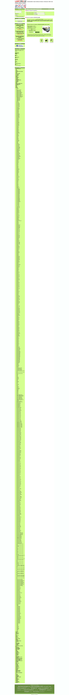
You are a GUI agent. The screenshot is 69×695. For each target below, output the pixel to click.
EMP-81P (17, 319)
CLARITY (17, 80)
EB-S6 (17, 163)
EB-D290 (17, 149)
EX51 (17, 380)
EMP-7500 (17, 295)
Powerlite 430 (18, 441)
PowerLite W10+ (18, 596)
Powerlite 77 (18, 487)
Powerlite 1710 (18, 414)
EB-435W (17, 120)
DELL (16, 82)
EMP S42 (17, 224)
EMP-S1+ (17, 337)
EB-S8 (17, 166)
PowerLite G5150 (18, 541)
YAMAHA (17, 681)
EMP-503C (17, 246)
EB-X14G (17, 179)
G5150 (17, 387)
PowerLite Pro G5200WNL (20, 582)
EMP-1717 (17, 234)
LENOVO (17, 641)
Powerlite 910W (18, 526)
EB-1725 (17, 102)
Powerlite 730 (18, 467)
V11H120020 (18, 610)
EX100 (17, 374)
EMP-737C (17, 288)
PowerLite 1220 (18, 408)
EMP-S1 (17, 336)
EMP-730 (17, 281)
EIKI (16, 85)
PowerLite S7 (18, 593)
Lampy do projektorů (35, 693)
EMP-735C (17, 286)
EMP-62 (17, 268)
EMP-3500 (17, 240)
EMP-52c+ (17, 249)
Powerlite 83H (18, 521)
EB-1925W (17, 114)
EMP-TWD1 (18, 360)
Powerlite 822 (18, 509)
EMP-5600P (18, 259)
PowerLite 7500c (18, 479)
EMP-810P (17, 317)
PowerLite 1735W (18, 421)
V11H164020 (18, 615)
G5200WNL (18, 388)
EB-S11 (17, 161)
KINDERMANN (18, 638)
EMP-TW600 (18, 357)
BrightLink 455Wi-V (19, 95)
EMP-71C (17, 277)
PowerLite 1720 (18, 419)
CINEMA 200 (18, 97)
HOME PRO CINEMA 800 (19, 399)
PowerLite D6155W (19, 536)
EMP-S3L (17, 340)
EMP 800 (17, 216)
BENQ (17, 76)
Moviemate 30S (18, 403)
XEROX (17, 680)
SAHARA (17, 665)
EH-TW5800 (18, 199)
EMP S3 (17, 222)
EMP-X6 (17, 366)
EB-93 (17, 142)
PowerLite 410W (18, 438)
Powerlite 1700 (18, 411)
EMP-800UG (18, 315)
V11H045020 (18, 606)
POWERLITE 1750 (19, 422)
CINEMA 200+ (18, 98)
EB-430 (17, 119)
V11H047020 (18, 607)
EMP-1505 (17, 228)
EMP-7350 (17, 285)
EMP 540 (17, 210)
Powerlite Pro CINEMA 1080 (20, 565)
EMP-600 (17, 260)
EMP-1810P (18, 235)
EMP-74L (17, 293)
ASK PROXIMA (18, 73)
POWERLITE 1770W (19, 425)
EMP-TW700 (18, 359)
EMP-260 (17, 238)
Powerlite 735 (18, 471)
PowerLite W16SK (18, 597)
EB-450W (17, 122)
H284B (17, 390)
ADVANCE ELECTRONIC (19, 71)
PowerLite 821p (18, 508)
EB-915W (17, 140)
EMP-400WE (18, 242)
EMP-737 (17, 287)
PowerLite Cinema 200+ (19, 533)
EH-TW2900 (18, 189)
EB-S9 (17, 167)
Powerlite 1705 (18, 413)
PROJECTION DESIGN (19, 658)
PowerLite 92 (18, 527)
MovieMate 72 (18, 406)
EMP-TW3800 (18, 353)
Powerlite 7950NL (18, 498)
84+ (17, 89)
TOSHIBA (17, 676)
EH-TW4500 (18, 196)
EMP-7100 (17, 274)
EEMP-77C (18, 187)
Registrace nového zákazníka (20, 16)
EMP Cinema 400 (18, 220)
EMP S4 (17, 223)
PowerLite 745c (18, 478)
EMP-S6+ (17, 345)
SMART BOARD (18, 670)
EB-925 (17, 141)
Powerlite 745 (18, 477)
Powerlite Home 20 (19, 543)
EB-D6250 (17, 150)
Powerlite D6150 (18, 535)
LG (16, 642)
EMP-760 (17, 300)
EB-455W (17, 124)
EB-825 (17, 130)
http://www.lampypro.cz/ (24, 686)
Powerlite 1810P (18, 428)
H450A (17, 393)
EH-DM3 (17, 188)
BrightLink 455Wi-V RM (19, 96)
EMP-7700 (17, 305)
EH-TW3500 (18, 191)
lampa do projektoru (29, 689)
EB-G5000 (17, 152)
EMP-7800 (17, 307)
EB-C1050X (18, 144)
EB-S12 (17, 162)
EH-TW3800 (18, 193)
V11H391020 (18, 622)
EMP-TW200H (18, 352)
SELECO (17, 668)
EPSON (17, 87)
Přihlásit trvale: (17, 13)
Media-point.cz (33, 694)
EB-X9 (17, 185)
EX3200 (17, 377)
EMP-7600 (17, 301)
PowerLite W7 (18, 599)
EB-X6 (17, 181)
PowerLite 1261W (18, 410)
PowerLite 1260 (18, 409)
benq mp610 (46, 686)
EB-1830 (17, 107)
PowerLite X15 (18, 603)
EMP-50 (17, 244)
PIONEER (17, 654)
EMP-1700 (17, 229)
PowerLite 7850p (18, 493)
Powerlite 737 (18, 473)
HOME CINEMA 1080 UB (19, 395)
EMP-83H (17, 330)
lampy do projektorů (43, 688)
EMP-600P (17, 261)
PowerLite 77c (18, 489)
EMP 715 (17, 214)
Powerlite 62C (18, 460)
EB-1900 (17, 111)
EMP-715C (17, 276)
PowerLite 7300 (18, 468)
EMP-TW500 (18, 354)
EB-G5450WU (18, 158)
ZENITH (17, 682)
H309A (17, 391)
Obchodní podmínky (30, 1)
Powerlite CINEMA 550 (19, 534)
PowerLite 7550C (18, 481)
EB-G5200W (18, 155)
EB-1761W (17, 105)
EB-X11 (17, 177)
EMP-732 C (18, 284)
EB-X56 (17, 180)
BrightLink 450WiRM (19, 92)
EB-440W (17, 121)
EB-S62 (17, 164)
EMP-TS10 (17, 346)
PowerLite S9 (18, 595)
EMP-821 (17, 322)
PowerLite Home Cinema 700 (20, 555)
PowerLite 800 (18, 499)
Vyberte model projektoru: (30, 14)
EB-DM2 (17, 151)
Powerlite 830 (18, 517)
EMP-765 (17, 303)
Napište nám (38, 1)
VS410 (17, 630)
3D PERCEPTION (18, 68)
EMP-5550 (17, 257)
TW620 (17, 605)
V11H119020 (18, 609)
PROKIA (17, 661)
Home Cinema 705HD (19, 398)
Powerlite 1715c (18, 416)
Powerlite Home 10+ (19, 542)
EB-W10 (17, 171)
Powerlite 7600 (18, 483)
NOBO (17, 650)
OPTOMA (17, 651)
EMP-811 (17, 318)
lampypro (26, 691)
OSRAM (17, 652)
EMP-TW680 (18, 358)
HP (16, 634)
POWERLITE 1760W (19, 423)
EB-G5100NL (18, 153)
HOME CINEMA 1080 (19, 394)
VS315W (17, 626)
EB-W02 (17, 170)
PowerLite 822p (18, 511)
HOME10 (17, 400)
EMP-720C (17, 279)
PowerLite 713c (18, 463)
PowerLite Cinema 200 (19, 532)
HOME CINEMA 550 (19, 397)
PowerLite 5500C (18, 450)
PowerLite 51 (18, 445)
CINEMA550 (18, 100)
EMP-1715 (17, 233)
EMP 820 (17, 219)
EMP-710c (17, 275)
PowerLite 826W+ (18, 514)
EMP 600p (17, 212)
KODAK (17, 640)
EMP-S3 (17, 339)
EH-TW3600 (18, 192)
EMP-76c (17, 304)
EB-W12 (17, 172)
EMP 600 (17, 211)
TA (16, 673)
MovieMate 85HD (18, 407)
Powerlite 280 (18, 435)
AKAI (16, 72)
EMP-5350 (17, 252)
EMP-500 (17, 245)
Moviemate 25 (18, 402)
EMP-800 (17, 313)
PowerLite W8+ (18, 600)
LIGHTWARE (17, 643)
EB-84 (17, 133)
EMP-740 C (18, 291)
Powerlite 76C (18, 486)
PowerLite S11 (18, 588)
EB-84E (17, 134)
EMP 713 (17, 213)
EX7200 (17, 384)
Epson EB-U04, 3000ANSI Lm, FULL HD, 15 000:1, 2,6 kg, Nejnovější (20, 37)
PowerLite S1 (18, 586)
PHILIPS (17, 653)
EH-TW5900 (18, 200)
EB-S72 (17, 165)
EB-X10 (17, 176)
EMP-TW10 (18, 347)
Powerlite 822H (18, 510)
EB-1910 (17, 112)
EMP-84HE (18, 332)
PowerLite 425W (18, 440)
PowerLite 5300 (18, 447)
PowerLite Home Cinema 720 (20, 558)
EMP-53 (17, 250)
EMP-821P (17, 323)
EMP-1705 (17, 230)
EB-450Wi (17, 123)
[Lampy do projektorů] (20, 3)
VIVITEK (17, 679)
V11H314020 (18, 620)
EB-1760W (17, 104)
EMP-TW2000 (18, 351)
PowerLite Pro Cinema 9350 (20, 575)
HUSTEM (17, 635)
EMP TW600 (18, 227)
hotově (16, 61)
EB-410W (17, 116)
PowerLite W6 (18, 598)
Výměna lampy (46, 1)
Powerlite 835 (18, 519)
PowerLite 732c (18, 470)
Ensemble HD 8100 (19, 369)
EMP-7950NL (18, 312)
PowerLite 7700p (18, 488)
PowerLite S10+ (18, 587)
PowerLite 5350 (18, 448)
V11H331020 (18, 621)
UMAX (17, 677)
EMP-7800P (18, 308)
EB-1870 (17, 110)
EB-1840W (17, 108)
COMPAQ (17, 81)
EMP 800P (17, 217)
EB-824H (17, 129)
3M (16, 69)
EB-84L (17, 136)
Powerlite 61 (18, 456)
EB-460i (17, 127)
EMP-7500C (18, 296)
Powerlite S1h (18, 589)
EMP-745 (17, 292)
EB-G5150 (17, 154)
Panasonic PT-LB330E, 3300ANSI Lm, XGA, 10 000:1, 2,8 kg (20, 26)
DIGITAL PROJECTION (19, 83)
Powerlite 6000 (18, 454)
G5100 (17, 386)
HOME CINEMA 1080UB (19, 396)
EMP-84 (17, 331)
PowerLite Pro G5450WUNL (20, 584)
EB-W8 (17, 174)
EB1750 (17, 186)
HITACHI (17, 633)
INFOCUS (17, 637)
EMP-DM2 (17, 335)
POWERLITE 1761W (19, 424)
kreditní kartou (17, 52)
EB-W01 (17, 169)
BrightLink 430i (18, 90)
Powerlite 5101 (18, 446)
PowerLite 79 (18, 495)
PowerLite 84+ (18, 523)
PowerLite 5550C (18, 451)
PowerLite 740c (18, 476)
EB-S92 (17, 168)
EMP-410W (18, 243)
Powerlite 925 (18, 528)
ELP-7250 (17, 205)
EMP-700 (17, 271)
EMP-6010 (17, 262)
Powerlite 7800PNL (19, 492)
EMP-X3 (17, 363)
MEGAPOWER (18, 648)
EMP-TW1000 (18, 348)
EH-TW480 (17, 197)
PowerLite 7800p (18, 491)
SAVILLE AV (17, 667)
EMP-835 (17, 328)
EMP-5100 (17, 247)
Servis (52, 1)
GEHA (17, 632)
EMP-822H (17, 324)
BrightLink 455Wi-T (19, 94)
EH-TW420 (17, 194)
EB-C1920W (18, 147)
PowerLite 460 (18, 443)
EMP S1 (17, 221)
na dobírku (16, 59)
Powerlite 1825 (18, 430)
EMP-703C (17, 272)
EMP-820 (17, 321)
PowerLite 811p (18, 504)
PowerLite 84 (18, 522)
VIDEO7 (17, 678)
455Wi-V (17, 88)
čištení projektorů (21, 688)
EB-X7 (17, 182)
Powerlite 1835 (18, 432)
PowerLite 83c (18, 520)
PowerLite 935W (18, 530)
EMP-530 (17, 251)
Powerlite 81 (18, 501)
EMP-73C (17, 289)
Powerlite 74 (18, 475)
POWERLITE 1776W (19, 427)
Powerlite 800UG (18, 500)
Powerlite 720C (18, 466)
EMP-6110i (17, 266)
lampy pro (28, 688)
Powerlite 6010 (18, 455)
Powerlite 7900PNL (19, 497)
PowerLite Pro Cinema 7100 (20, 568)
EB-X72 (17, 183)
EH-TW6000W (18, 201)
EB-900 (17, 138)
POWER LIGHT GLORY (19, 657)
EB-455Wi (17, 125)
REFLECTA (17, 663)
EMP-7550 (17, 298)
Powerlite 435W (18, 442)
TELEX (17, 674)
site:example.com (37, 686)
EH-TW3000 (18, 190)
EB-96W (17, 143)
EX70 (17, 382)
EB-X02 (17, 175)
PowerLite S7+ (18, 594)
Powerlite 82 (18, 505)
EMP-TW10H (18, 349)
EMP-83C (17, 329)
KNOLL (17, 639)
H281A (17, 389)
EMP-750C (17, 297)
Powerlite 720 (18, 464)
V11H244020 (18, 617)
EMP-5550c (18, 258)
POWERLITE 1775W (19, 426)
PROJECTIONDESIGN (19, 659)
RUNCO (17, 664)
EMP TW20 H (18, 226)
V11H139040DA (18, 613)
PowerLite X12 (18, 602)
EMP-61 (17, 263)
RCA (16, 662)
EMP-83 (17, 326)
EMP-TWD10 (18, 361)
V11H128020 (18, 611)
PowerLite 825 (18, 512)
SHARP (17, 669)
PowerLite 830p (18, 518)
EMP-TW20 (18, 350)
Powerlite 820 (18, 506)
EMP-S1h (17, 338)
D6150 (17, 101)
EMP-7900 (17, 310)
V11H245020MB (18, 618)
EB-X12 (17, 178)
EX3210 (17, 378)
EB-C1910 (17, 145)
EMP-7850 (17, 309)
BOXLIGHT (17, 77)
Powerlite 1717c (18, 418)
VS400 (17, 629)
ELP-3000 (17, 202)
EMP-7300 (17, 282)
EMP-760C (17, 302)
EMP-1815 (17, 236)
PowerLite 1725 (18, 420)
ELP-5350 (17, 204)
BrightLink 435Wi (18, 91)
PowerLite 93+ (18, 529)
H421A (17, 392)
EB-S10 (17, 160)
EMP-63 (17, 270)
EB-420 (17, 118)
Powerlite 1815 (18, 429)
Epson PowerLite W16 (19, 373)
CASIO (17, 78)
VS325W (17, 628)
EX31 (17, 376)
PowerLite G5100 (18, 540)
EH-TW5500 (18, 198)
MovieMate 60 (18, 405)
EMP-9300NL (18, 333)
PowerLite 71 (18, 462)
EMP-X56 (17, 365)
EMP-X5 (17, 364)
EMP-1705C (18, 231)
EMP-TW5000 (18, 355)
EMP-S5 (17, 342)
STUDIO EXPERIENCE (19, 672)
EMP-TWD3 (18, 362)
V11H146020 (18, 614)
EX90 (17, 385)
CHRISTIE (17, 79)
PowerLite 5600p (18, 452)
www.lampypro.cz (42, 691)
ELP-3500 (17, 203)
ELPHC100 (18, 206)
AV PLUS (17, 74)
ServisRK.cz (36, 694)
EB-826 (17, 131)
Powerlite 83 (18, 515)
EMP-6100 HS (18, 264)
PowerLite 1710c (18, 415)
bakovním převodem (18, 63)
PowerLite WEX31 (18, 601)
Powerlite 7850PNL (19, 494)
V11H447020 (18, 623)
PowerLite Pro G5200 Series (20, 580)
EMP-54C (17, 254)
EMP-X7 (17, 367)
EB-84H (17, 135)
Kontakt (34, 1)
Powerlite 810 (18, 502)
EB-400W (17, 115)
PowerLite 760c (18, 484)
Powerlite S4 (18, 590)
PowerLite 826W (18, 513)
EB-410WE (17, 117)
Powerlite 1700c (18, 412)
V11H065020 (18, 608)
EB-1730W (17, 103)
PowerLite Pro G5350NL (19, 583)
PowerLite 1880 (18, 433)
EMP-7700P (18, 306)
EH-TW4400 (18, 195)
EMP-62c (17, 269)
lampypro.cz (49, 689)
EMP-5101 (17, 248)
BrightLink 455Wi (18, 93)
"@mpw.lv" (34, 688)
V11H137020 (18, 612)
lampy (50, 686)
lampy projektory (36, 691)
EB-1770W (17, 106)
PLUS (16, 655)
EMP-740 (17, 290)
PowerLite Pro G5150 (19, 579)
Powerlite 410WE (18, 439)
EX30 (17, 375)
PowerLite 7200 (18, 465)
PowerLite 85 (18, 524)
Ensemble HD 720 (19, 368)
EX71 (17, 383)
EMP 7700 (17, 215)
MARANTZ (17, 647)
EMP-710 (17, 273)
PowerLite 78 (18, 490)
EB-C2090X (18, 148)
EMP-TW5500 (18, 356)
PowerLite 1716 (18, 417)
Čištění (50, 1)
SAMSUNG (17, 666)
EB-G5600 (17, 159)
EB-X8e (17, 184)
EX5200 (17, 381)
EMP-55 (17, 255)
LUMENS (17, 644)
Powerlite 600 (18, 453)
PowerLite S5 (18, 591)
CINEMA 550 (18, 99)
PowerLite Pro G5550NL (19, 585)
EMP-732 (17, 283)
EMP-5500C (18, 256)
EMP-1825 (17, 237)
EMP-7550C (18, 299)
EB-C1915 (17, 146)
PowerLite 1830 (18, 431)
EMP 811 (17, 218)
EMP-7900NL (18, 311)
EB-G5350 (17, 157)
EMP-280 (17, 239)
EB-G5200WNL (18, 156)
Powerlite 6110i (18, 458)
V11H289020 (18, 619)
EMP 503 (17, 208)
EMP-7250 (17, 280)
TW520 (17, 604)
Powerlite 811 (18, 503)
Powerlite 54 (18, 449)
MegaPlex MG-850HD (19, 401)
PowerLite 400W (18, 436)
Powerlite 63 (18, 461)
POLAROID (17, 656)
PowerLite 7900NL (19, 496)
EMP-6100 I (18, 265)
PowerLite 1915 (18, 434)
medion (31, 691)
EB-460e (17, 126)
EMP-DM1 (17, 334)
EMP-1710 (17, 232)
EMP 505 (17, 209)
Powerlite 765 (18, 485)
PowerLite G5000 (18, 539)
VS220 (17, 625)
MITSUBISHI (17, 649)
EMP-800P (17, 314)
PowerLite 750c (18, 480)
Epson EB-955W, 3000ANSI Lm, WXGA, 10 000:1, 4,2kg (19, 31)
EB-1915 (17, 113)
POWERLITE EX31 (19, 537)
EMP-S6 (17, 344)
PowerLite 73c (18, 474)
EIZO (16, 86)
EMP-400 (17, 241)
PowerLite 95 (18, 531)
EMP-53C (17, 253)
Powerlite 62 (18, 459)
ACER (17, 70)
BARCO (17, 75)
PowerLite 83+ (18, 516)
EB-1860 (17, 109)
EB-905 (17, 139)
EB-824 (17, 128)
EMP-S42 (17, 341)
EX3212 (17, 379)
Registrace (41, 1)
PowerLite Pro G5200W (19, 581)
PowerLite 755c (18, 482)
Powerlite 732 (18, 469)
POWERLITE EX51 (19, 538)
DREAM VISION (18, 84)
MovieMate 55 (18, 404)
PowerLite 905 (18, 525)
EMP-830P (17, 327)
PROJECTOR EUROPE (19, 660)
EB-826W (17, 132)
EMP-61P (17, 267)
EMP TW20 (18, 225)
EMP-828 (17, 325)
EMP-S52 (17, 343)
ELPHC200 (18, 207)
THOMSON (17, 675)
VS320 (17, 627)
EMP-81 (17, 316)
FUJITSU (17, 631)
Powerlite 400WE (18, 437)
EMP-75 (17, 294)
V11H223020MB (18, 616)
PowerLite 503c (18, 444)
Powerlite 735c (18, 472)
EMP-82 (17, 320)
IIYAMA (17, 636)
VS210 (17, 624)
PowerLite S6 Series (19, 592)
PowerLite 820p (18, 507)
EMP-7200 (17, 278)
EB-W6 (17, 173)
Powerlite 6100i (18, 457)
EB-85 (17, 137)
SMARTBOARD (18, 671)
